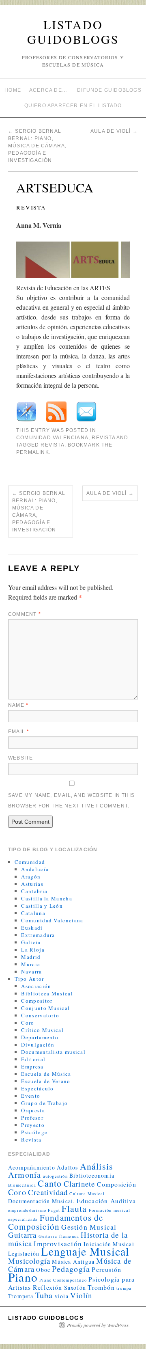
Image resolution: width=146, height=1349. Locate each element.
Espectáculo (37, 1088)
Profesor (32, 1117)
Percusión (106, 1269)
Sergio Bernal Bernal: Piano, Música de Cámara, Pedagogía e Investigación (37, 145)
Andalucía (35, 869)
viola (62, 1296)
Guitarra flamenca (59, 1236)
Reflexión (47, 1287)
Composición (116, 1184)
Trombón (101, 1287)
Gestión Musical (88, 1227)
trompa (123, 1288)
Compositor (36, 1000)
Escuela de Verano (45, 1081)
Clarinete (79, 1183)
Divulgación (37, 1044)
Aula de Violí (114, 131)
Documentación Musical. (41, 1201)
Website (20, 758)
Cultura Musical (87, 1193)
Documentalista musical (53, 1051)
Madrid (31, 956)
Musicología (29, 1261)
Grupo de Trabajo (44, 1103)
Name (18, 705)
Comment (24, 614)
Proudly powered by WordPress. (98, 1325)
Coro (27, 1022)
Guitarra (22, 1235)
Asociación (36, 986)
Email (18, 731)
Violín (81, 1295)
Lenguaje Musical (85, 1251)
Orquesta (33, 1110)
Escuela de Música (46, 1073)
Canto (50, 1183)
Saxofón (75, 1287)
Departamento (39, 1037)
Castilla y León (42, 905)
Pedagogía (71, 1268)
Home (12, 90)
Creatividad (48, 1192)
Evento (30, 1095)
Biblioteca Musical (47, 993)
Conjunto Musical (45, 1008)
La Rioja (32, 949)
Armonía (24, 1174)
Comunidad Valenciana (52, 437)
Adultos (67, 1167)
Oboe (43, 1269)
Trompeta (21, 1296)
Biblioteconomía (91, 1175)
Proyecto (32, 1125)
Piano (23, 1277)
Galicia (31, 942)
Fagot (54, 1210)
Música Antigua (73, 1261)
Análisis (97, 1166)
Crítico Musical (42, 1030)
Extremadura (38, 935)
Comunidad (30, 862)
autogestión (55, 1176)
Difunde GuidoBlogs (109, 90)
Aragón (31, 876)
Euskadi (32, 927)
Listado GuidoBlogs (73, 31)
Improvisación (58, 1243)
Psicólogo (34, 1132)
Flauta (74, 1208)
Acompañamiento (31, 1167)
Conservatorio (40, 1015)
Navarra (31, 971)
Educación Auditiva (106, 1200)
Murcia (30, 964)
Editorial (33, 1059)
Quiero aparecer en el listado (73, 105)
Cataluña (33, 913)
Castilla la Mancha (46, 898)
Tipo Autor (29, 978)
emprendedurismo (27, 1210)
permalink (32, 452)
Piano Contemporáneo (63, 1280)
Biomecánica (22, 1185)
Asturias (32, 883)
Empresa (32, 1066)
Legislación (23, 1253)
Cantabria (34, 891)
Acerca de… (48, 90)
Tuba (44, 1295)
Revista (103, 437)
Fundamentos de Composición (55, 1222)
